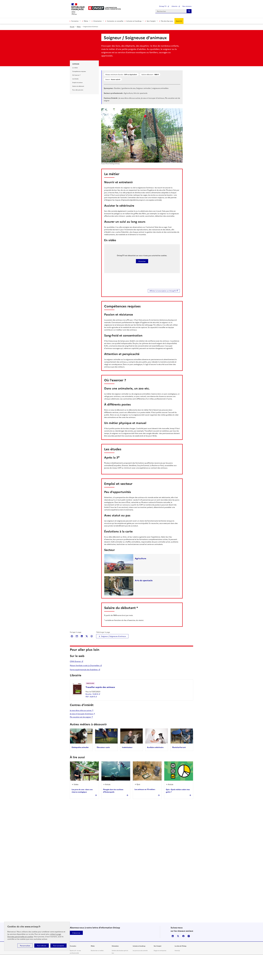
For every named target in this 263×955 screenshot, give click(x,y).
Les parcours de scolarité (140, 950)
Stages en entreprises (160, 950)
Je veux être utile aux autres (81, 710)
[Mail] (77, 636)
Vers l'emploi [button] (151, 21)
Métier (79, 26)
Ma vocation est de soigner (80, 717)
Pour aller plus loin (77, 90)
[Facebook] (92, 636)
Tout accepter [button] (58, 945)
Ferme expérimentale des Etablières (84, 669)
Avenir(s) (179, 21)
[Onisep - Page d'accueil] (96, 8)
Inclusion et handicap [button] (133, 21)
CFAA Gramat (75, 661)
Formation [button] (75, 21)
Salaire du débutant (78, 86)
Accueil (72, 26)
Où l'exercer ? (76, 75)
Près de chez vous (167, 21)
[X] (87, 636)
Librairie (175, 6)
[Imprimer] (72, 636)
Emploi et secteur (77, 82)
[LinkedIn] (82, 636)
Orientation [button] (97, 21)
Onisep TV (163, 6)
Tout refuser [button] (41, 945)
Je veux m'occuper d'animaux (81, 713)
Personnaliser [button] (25, 945)
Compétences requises (79, 71)
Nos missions (186, 6)
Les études (75, 79)
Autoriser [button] (142, 261)
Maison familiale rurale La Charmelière (85, 665)
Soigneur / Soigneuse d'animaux (113, 636)
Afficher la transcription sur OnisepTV (162, 291)
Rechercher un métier (97, 950)
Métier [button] (86, 21)
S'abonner (76, 933)
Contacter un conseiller (115, 21)
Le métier (75, 67)
